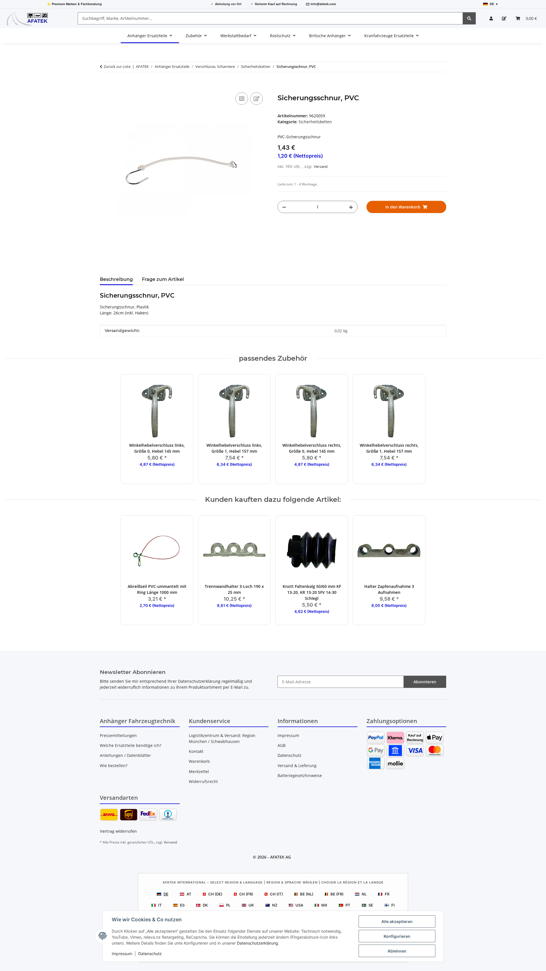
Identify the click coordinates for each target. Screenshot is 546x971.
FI (393, 905)
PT (348, 905)
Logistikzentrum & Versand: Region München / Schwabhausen (222, 738)
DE (166, 894)
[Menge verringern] (284, 207)
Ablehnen (397, 951)
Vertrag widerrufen (118, 831)
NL (364, 894)
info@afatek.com (323, 4)
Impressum (122, 953)
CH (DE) (215, 894)
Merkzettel (199, 771)
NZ (274, 905)
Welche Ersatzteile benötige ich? (130, 745)
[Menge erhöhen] (351, 207)
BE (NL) (306, 894)
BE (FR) (337, 894)
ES (182, 905)
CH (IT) (276, 894)
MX (324, 905)
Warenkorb (199, 761)
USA (299, 905)
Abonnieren (424, 681)
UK (251, 905)
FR (387, 894)
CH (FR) (246, 894)
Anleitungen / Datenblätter (125, 755)
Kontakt (196, 751)
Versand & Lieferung (297, 765)
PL (228, 905)
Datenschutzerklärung (257, 943)
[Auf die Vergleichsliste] (241, 98)
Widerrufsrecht (203, 781)
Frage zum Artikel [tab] (163, 279)
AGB (282, 745)
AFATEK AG (280, 857)
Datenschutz (150, 953)
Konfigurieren (397, 936)
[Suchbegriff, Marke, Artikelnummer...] (469, 18)
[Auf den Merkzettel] (256, 98)
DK (205, 905)
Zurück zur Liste (117, 66)
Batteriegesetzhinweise (300, 775)
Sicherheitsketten (315, 121)
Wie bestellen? (113, 765)
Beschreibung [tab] (116, 279)
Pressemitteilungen (118, 735)
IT (160, 905)
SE (371, 905)
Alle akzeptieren (397, 921)
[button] (491, 18)
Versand (321, 166)
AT (189, 894)
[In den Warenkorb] (104, 85)
